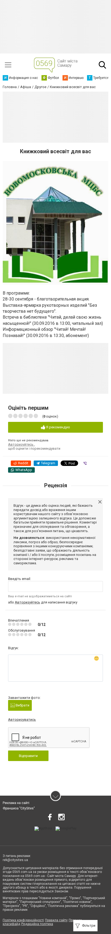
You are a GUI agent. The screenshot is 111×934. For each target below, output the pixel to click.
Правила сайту (56, 920)
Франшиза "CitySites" (19, 808)
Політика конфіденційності (23, 920)
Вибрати (22, 705)
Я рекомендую (57, 427)
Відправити (28, 756)
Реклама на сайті (16, 803)
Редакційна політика (37, 924)
